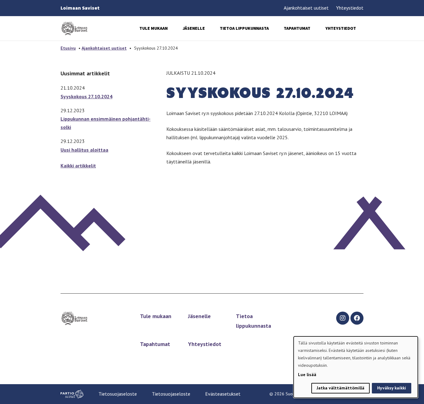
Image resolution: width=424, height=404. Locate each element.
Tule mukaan (153, 28)
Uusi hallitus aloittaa (84, 150)
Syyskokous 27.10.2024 (86, 96)
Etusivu (68, 48)
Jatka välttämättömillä (340, 388)
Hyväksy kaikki (391, 388)
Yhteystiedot (349, 8)
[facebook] (356, 318)
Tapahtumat (297, 28)
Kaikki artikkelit (78, 165)
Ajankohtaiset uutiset (306, 8)
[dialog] (356, 367)
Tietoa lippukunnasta (244, 28)
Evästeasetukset (223, 394)
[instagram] (342, 318)
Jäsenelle (194, 28)
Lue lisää (307, 374)
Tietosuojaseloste (117, 394)
